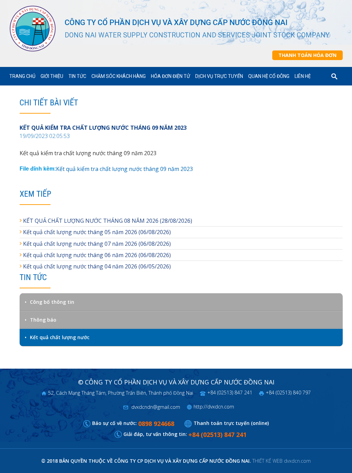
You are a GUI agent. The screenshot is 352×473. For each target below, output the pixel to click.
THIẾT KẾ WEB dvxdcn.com (281, 461)
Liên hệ (303, 76)
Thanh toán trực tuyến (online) (231, 423)
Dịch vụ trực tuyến (219, 76)
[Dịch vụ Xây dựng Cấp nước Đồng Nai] (36, 28)
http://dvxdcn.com (214, 406)
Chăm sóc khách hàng (118, 76)
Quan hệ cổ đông (268, 76)
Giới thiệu (52, 76)
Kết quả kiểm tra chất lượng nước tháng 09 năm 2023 (124, 169)
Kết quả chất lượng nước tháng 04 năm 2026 (80, 266)
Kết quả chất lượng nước (59, 337)
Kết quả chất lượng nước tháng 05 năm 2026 (80, 232)
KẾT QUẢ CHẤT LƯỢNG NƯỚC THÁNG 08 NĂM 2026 (90, 220)
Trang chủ (22, 76)
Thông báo (43, 319)
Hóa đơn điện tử (170, 76)
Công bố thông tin (52, 302)
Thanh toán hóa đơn (307, 55)
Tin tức (77, 76)
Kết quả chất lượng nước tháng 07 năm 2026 (80, 243)
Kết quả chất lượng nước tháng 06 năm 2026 (80, 255)
